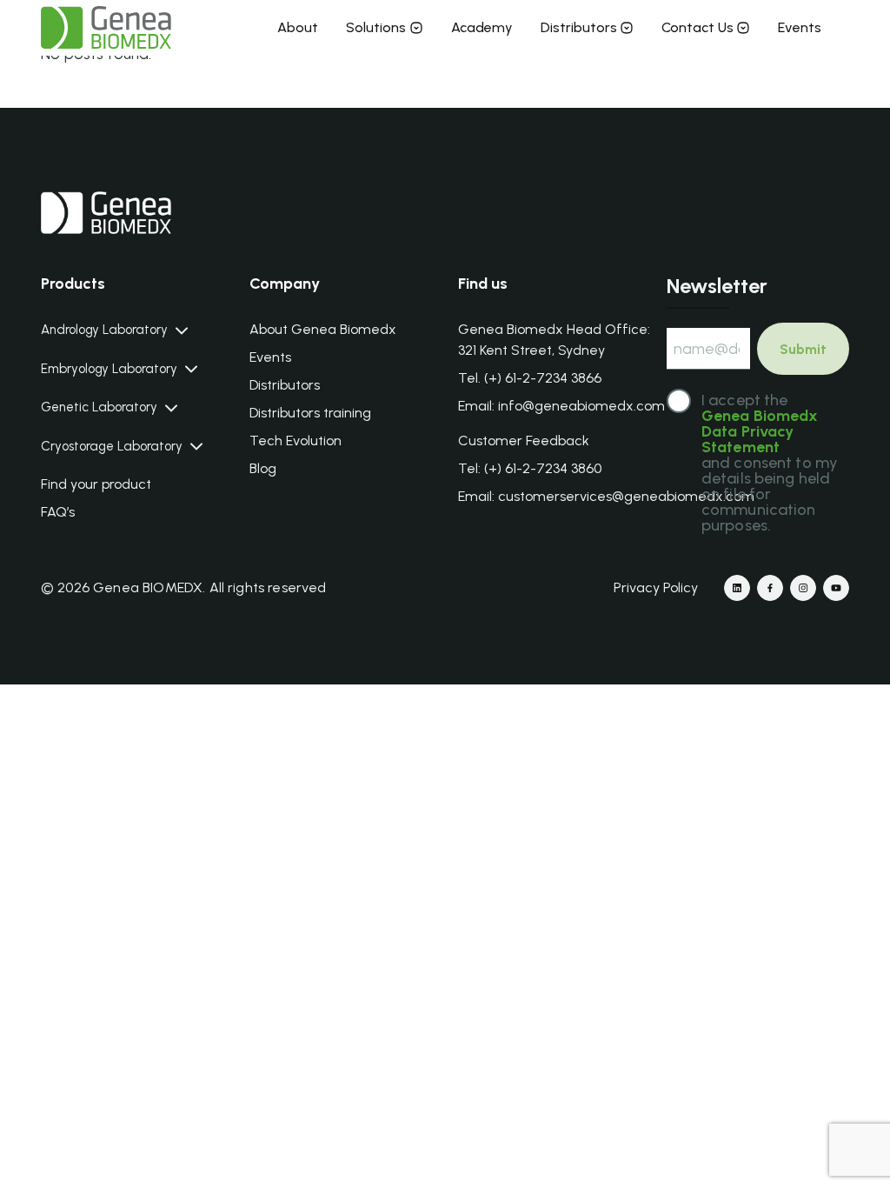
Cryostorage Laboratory (112, 446)
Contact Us (697, 27)
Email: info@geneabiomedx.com (561, 405)
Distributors (579, 27)
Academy (482, 27)
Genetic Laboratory (99, 407)
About (297, 27)
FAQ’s (58, 512)
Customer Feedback (523, 440)
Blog (262, 468)
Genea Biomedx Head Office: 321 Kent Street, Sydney (554, 339)
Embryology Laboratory (109, 369)
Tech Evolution (295, 440)
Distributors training (310, 412)
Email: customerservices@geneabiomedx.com (606, 496)
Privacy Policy (656, 587)
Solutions (376, 27)
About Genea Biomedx (322, 329)
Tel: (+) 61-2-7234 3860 (529, 468)
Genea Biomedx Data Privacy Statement (760, 431)
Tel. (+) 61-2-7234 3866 (529, 378)
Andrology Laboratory (104, 330)
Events (799, 27)
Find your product (96, 484)
